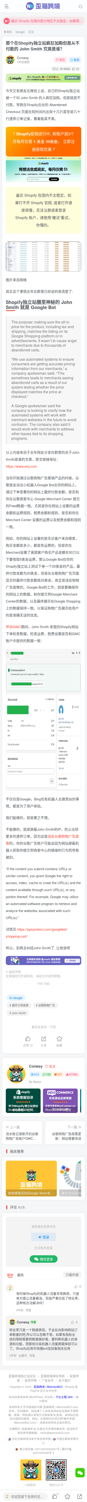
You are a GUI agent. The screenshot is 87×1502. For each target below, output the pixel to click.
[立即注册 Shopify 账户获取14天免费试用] (43, 169)
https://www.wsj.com (21, 466)
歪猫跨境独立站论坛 (22, 1376)
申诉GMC (13, 626)
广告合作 (48, 1380)
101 (59, 1074)
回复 (28, 1310)
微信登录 (46, 1259)
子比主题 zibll (64, 1397)
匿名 (24, 1355)
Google (20, 32)
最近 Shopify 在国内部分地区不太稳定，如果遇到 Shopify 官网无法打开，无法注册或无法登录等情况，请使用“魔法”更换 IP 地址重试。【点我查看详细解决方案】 (47, 20)
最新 (10, 1274)
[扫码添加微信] (80, 1472)
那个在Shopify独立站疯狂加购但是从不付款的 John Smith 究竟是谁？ (43, 46)
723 (48, 1074)
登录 (46, 1237)
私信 (76, 60)
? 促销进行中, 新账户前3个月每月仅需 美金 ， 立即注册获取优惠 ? (44, 141)
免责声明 (31, 1380)
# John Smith (18, 1013)
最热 (20, 1274)
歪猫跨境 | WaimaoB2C (48, 1387)
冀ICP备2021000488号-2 (52, 1451)
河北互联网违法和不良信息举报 (31, 1439)
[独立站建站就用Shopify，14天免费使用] (43, 78)
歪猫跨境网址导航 (53, 1376)
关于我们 (64, 1380)
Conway (23, 57)
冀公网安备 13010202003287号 (39, 1449)
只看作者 (72, 1274)
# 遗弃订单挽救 (19, 1005)
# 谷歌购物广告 (45, 1005)
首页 (9, 32)
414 (36, 1074)
